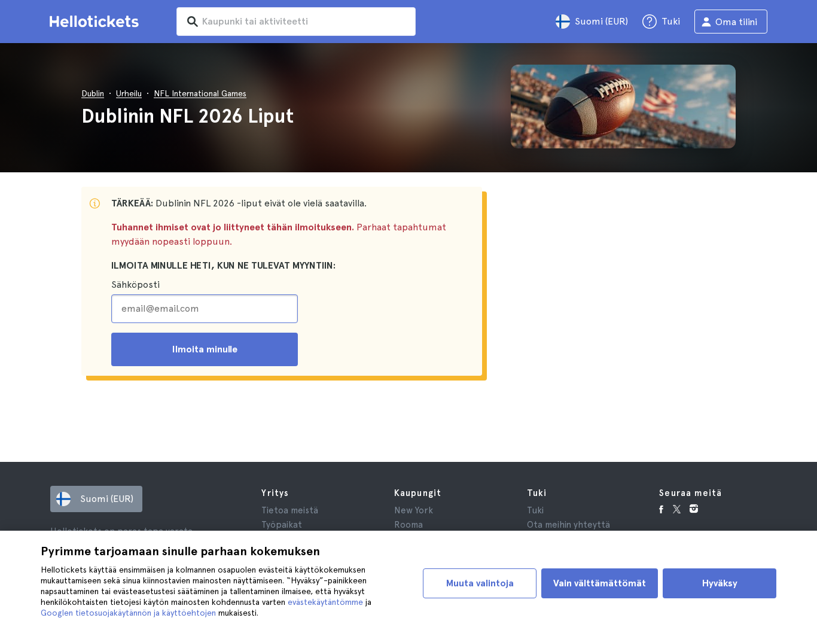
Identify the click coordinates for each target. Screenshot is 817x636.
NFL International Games (200, 93)
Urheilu (129, 93)
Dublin (92, 93)
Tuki (535, 510)
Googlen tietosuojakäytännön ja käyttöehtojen (128, 612)
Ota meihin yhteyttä (568, 524)
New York (413, 510)
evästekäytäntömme (325, 602)
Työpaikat (281, 524)
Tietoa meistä (289, 510)
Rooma (408, 524)
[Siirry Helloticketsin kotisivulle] (96, 21)
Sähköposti (135, 284)
